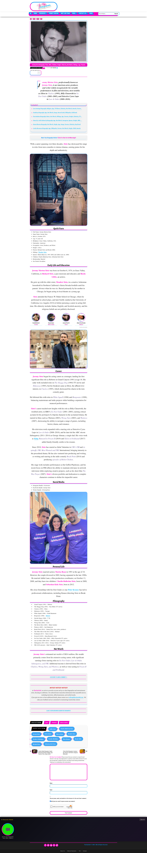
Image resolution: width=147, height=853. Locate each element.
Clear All (142, 819)
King (36, 438)
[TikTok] (57, 845)
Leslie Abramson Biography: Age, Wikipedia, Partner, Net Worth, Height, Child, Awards (57, 128)
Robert (48, 616)
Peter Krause (73, 589)
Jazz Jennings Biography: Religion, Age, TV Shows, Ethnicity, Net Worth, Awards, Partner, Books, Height (57, 108)
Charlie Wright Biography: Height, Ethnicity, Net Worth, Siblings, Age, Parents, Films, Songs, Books (45, 753)
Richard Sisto (36, 744)
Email (51, 789)
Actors (46, 722)
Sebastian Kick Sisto (50, 744)
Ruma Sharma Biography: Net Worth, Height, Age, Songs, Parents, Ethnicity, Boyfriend (57, 124)
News (74, 13)
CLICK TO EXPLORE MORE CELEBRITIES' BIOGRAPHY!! (58, 710)
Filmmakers (54, 722)
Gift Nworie (53, 67)
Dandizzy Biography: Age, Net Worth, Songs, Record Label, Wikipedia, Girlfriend (55, 112)
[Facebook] (45, 845)
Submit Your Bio (53, 13)
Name (51, 783)
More (91, 13)
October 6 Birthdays (38, 739)
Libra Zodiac (48, 734)
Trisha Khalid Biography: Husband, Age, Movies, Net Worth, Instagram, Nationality (70, 753)
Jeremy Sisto (36, 734)
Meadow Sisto (42, 252)
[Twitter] (48, 845)
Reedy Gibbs (78, 739)
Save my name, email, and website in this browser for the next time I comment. (68, 798)
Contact (85, 851)
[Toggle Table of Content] (38, 72)
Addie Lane (53, 729)
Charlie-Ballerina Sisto (67, 729)
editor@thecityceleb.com (76, 697)
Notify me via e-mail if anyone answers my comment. (63, 801)
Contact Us (82, 13)
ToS (80, 851)
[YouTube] (51, 845)
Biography (42, 13)
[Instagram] (54, 845)
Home (35, 13)
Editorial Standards (71, 851)
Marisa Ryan (59, 734)
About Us (62, 851)
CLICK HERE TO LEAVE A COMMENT (58, 677)
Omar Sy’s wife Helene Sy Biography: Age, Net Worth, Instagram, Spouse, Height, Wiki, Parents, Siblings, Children (57, 120)
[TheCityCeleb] (30, 13)
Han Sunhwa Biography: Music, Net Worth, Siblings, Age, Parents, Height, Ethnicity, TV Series (57, 116)
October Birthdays (53, 739)
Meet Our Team (65, 13)
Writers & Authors (64, 722)
